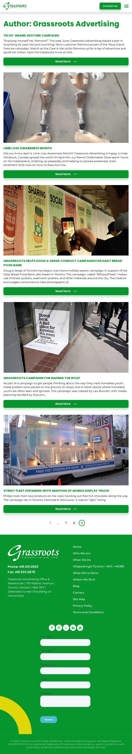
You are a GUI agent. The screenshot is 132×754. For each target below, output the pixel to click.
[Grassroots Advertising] (15, 6)
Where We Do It (84, 579)
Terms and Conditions (88, 612)
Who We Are (82, 553)
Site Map (79, 599)
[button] (66, 628)
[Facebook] (52, 628)
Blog (76, 586)
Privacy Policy (82, 605)
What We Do (82, 560)
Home (77, 546)
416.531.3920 (28, 566)
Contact (78, 592)
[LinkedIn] (73, 628)
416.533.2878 (25, 572)
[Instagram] (59, 628)
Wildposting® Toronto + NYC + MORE (98, 566)
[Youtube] (80, 628)
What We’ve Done (85, 573)
